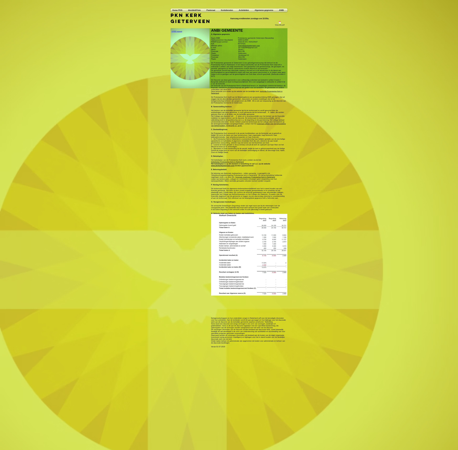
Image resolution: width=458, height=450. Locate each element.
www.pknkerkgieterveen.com (222, 166)
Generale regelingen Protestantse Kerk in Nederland (255, 177)
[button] (245, 10)
